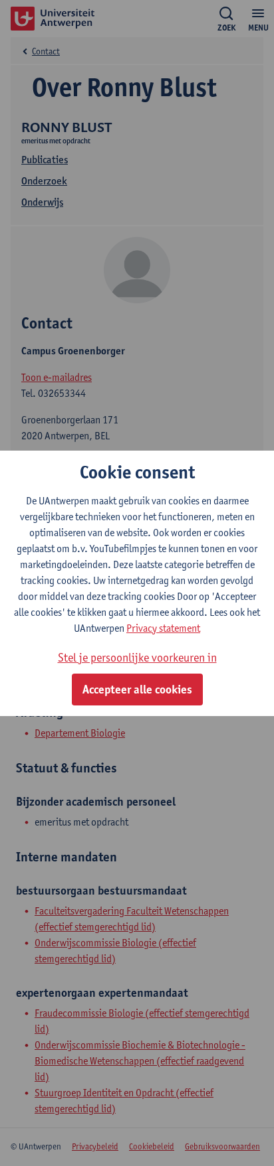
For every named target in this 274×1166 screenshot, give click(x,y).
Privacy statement (163, 628)
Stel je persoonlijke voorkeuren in (137, 657)
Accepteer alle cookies (137, 689)
